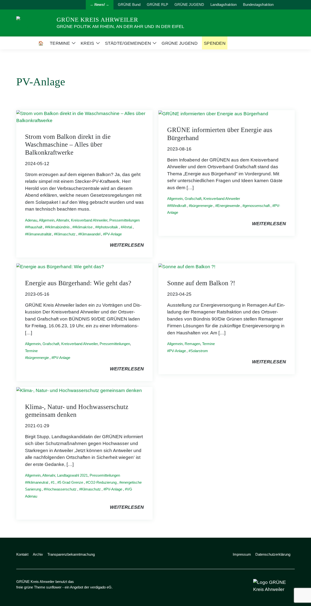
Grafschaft (193, 198)
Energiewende (228, 206)
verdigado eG (101, 587)
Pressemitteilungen (124, 220)
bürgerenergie (202, 206)
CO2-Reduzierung (102, 482)
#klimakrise (83, 227)
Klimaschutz (66, 234)
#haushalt (34, 227)
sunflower (53, 587)
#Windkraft (177, 206)
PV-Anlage (113, 234)
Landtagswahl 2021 (72, 475)
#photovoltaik (107, 227)
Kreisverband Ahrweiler (89, 220)
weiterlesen (127, 245)
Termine (31, 351)
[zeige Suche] (286, 4)
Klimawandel (90, 234)
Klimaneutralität (39, 234)
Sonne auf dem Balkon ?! (201, 283)
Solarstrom (199, 351)
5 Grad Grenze (71, 482)
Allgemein (46, 220)
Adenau (31, 220)
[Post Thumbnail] (84, 116)
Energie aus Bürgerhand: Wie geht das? (78, 283)
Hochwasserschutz (61, 489)
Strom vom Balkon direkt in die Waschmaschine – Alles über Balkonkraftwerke (68, 144)
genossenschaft (257, 206)
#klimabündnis (58, 227)
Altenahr (62, 220)
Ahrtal (127, 227)
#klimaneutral (37, 482)
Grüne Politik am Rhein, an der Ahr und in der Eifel (120, 26)
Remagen (192, 344)
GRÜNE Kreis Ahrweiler (97, 19)
